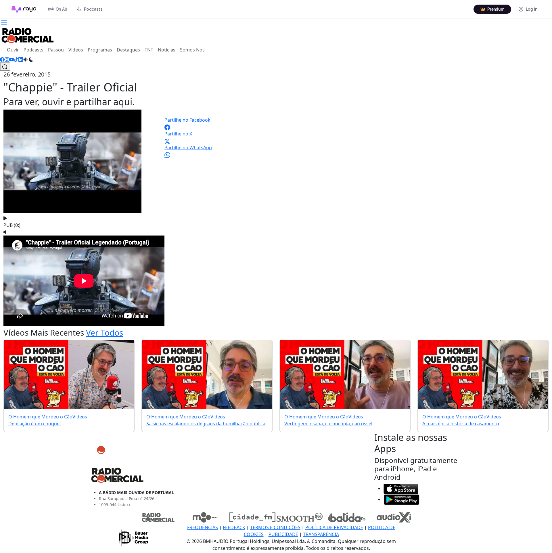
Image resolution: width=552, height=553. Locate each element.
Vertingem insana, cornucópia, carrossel (328, 423)
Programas (100, 50)
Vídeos (75, 50)
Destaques (128, 50)
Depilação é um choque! (34, 423)
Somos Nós (192, 50)
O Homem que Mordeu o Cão (40, 417)
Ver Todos (104, 332)
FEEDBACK (234, 527)
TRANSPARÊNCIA (321, 534)
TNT (149, 50)
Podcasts (33, 50)
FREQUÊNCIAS (202, 527)
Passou (56, 50)
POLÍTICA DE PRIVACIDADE (334, 527)
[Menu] (4, 22)
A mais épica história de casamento (460, 423)
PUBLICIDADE (283, 534)
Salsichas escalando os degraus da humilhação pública (205, 423)
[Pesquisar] (5, 66)
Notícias (166, 50)
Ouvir (14, 49)
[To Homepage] (24, 9)
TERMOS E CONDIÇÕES (275, 527)
